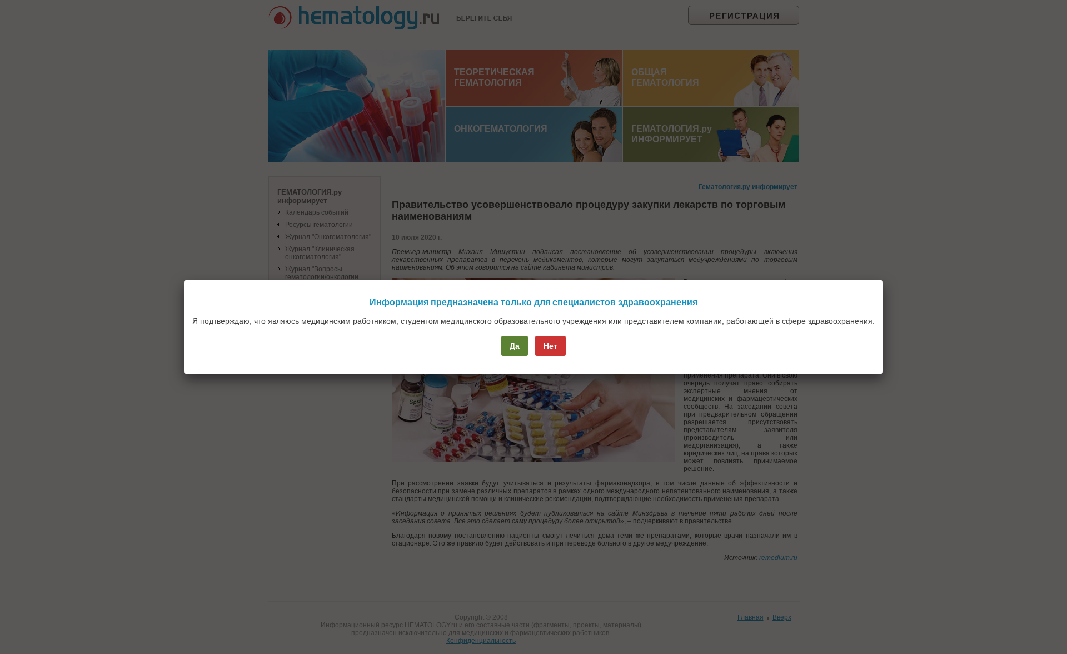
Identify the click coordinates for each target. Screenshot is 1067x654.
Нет (550, 345)
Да (515, 345)
